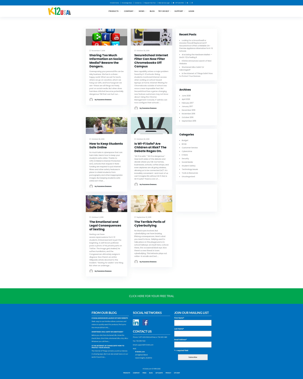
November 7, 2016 (98, 51)
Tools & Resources (190, 173)
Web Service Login (164, 3)
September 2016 (189, 121)
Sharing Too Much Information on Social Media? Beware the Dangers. (106, 60)
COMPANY (136, 373)
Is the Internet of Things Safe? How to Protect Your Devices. (196, 74)
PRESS (144, 373)
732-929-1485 (162, 337)
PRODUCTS (126, 373)
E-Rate (185, 155)
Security (185, 158)
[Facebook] (192, 3)
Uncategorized (188, 176)
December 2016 (188, 110)
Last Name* (179, 329)
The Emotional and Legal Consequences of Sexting (105, 225)
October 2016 (187, 117)
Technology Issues (190, 169)
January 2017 (187, 106)
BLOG (151, 373)
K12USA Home (114, 3)
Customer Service (190, 147)
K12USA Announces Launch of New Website (110, 318)
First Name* (179, 318)
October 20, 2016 (142, 139)
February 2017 (188, 103)
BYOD (184, 144)
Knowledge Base (127, 3)
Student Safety (188, 165)
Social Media (187, 162)
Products (114, 11)
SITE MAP (177, 373)
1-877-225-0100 (143, 337)
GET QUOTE (159, 373)
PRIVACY (168, 373)
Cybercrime (187, 151)
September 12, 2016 (143, 217)
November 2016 (188, 113)
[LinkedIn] (187, 3)
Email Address (180, 339)
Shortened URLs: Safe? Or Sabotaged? (107, 332)
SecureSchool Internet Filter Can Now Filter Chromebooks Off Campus (151, 60)
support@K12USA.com (145, 345)
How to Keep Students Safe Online (106, 145)
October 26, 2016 (97, 139)
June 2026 (186, 95)
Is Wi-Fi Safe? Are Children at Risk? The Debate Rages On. (150, 147)
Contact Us (138, 3)
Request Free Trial (150, 3)
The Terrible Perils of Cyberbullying (149, 223)
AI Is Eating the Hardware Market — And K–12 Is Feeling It (195, 55)
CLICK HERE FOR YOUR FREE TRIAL (151, 296)
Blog (152, 11)
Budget (185, 140)
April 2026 (186, 99)
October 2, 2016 (97, 217)
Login (191, 11)
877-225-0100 (180, 3)
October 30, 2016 (142, 51)
